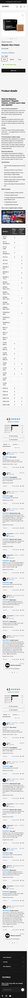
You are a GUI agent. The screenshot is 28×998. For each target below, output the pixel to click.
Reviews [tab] (5, 444)
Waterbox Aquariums (6, 42)
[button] (21, 467)
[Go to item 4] (16, 39)
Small (4, 59)
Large (19, 59)
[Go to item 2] (14, 39)
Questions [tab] (15, 444)
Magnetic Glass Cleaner (8, 464)
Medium (12, 59)
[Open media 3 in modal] (22, 15)
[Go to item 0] (11, 39)
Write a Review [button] (14, 436)
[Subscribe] (22, 989)
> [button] (17, 672)
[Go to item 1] (12, 39)
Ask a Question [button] (14, 439)
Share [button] (5, 467)
